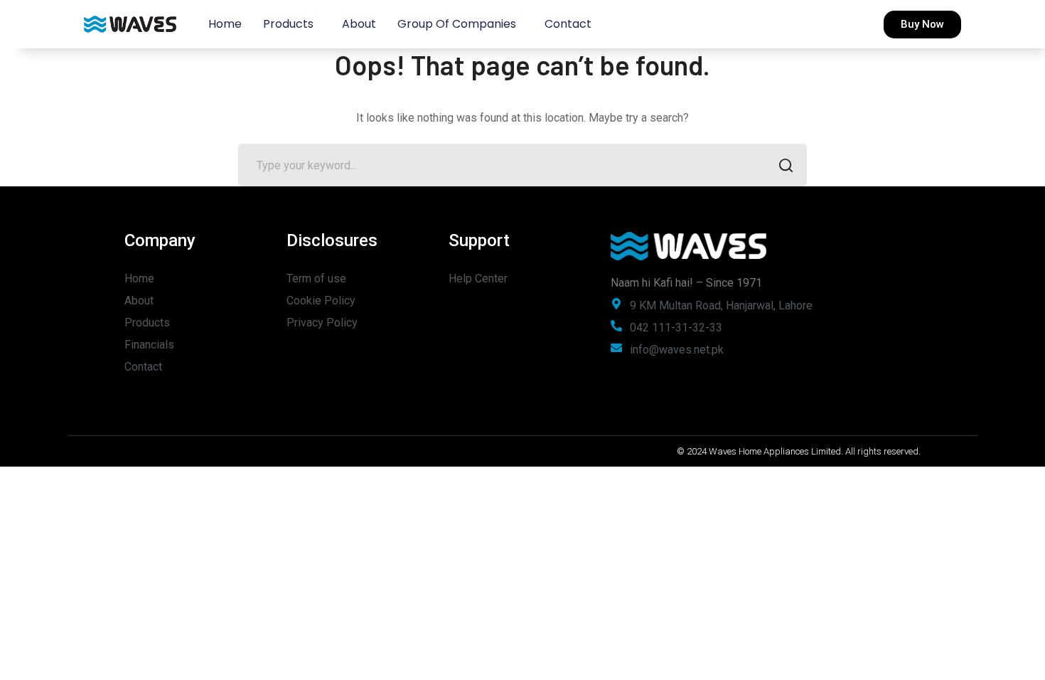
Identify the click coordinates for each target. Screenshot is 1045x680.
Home (225, 24)
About (359, 24)
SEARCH (785, 165)
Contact (568, 24)
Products (288, 24)
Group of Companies (456, 24)
